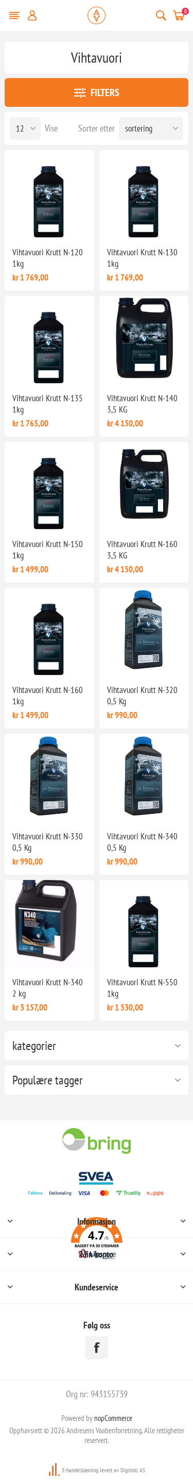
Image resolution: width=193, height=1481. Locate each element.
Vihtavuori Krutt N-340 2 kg (47, 988)
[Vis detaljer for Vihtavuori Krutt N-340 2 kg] (49, 924)
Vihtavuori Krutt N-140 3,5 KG (142, 403)
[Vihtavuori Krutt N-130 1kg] (143, 194)
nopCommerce (113, 1418)
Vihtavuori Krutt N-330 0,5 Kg (47, 842)
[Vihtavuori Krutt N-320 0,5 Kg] (143, 632)
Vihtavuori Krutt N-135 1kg (47, 403)
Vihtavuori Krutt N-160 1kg (47, 695)
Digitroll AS (132, 1470)
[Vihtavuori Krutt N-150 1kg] (49, 486)
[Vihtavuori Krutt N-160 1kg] (49, 632)
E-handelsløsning (80, 1470)
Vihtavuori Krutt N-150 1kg (47, 549)
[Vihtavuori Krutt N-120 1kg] (49, 194)
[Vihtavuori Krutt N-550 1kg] (143, 924)
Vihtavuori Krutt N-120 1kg (47, 258)
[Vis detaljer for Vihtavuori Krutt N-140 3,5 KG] (143, 340)
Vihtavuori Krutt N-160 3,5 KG (142, 549)
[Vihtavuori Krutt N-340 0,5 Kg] (143, 778)
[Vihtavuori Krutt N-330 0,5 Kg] (49, 778)
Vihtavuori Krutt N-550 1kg (142, 988)
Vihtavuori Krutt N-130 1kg (142, 258)
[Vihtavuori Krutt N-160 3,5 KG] (143, 486)
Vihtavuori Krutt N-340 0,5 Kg (142, 842)
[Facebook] (96, 1347)
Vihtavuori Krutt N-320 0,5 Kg (142, 695)
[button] (96, 1240)
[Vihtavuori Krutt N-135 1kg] (49, 340)
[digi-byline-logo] (55, 1470)
